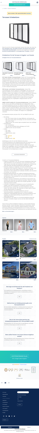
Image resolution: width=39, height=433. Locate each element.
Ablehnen (29, 427)
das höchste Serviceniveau (28, 48)
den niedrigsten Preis (7, 48)
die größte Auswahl (17, 48)
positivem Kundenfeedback (8, 51)
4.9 (19, 364)
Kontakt (19, 404)
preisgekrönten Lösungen (23, 51)
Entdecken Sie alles (19, 378)
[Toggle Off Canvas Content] (1, 2)
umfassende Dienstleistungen (9, 49)
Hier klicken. (29, 13)
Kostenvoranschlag (19, 4)
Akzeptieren (10, 427)
